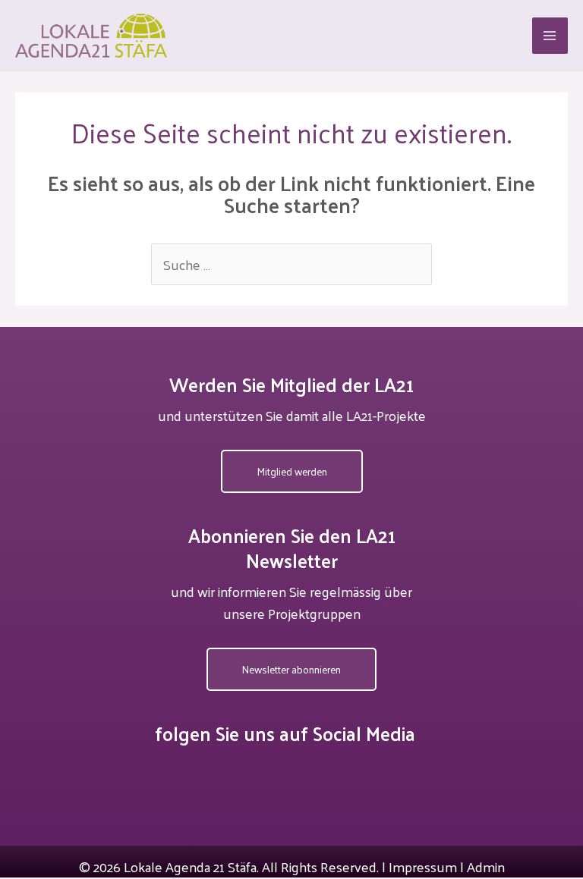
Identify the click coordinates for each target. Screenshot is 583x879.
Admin (486, 866)
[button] (292, 472)
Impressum (423, 866)
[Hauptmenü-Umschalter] (550, 35)
